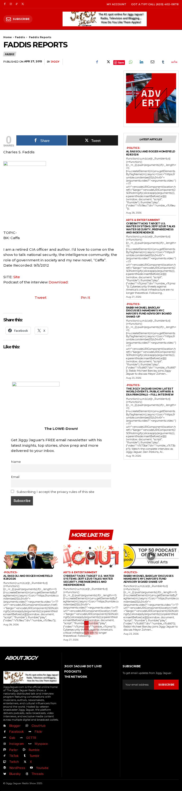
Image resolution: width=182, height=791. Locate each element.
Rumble (34, 750)
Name (16, 462)
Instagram (16, 744)
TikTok (13, 756)
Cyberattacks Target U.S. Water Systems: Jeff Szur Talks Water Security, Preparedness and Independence (150, 228)
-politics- (133, 148)
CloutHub (39, 725)
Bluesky (15, 774)
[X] (22, 4)
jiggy (55, 61)
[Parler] (4, 750)
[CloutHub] (26, 725)
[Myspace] (30, 744)
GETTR (31, 738)
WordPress (17, 768)
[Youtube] (31, 768)
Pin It (85, 297)
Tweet (40, 297)
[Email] (152, 62)
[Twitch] (4, 762)
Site (16, 277)
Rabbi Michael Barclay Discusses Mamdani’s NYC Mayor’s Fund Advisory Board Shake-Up (149, 312)
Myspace (41, 744)
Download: (58, 282)
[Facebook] (4, 4)
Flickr (38, 731)
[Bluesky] (4, 774)
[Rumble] (24, 750)
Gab (12, 738)
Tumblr (34, 756)
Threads (38, 774)
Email (15, 477)
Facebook (16, 731)
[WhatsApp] (130, 62)
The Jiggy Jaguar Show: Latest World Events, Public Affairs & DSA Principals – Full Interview (150, 391)
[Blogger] (4, 725)
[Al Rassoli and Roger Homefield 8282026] (31, 556)
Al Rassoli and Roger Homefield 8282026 (150, 153)
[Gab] (4, 738)
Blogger (15, 725)
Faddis (20, 37)
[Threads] (26, 774)
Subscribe (166, 684)
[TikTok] (16, 4)
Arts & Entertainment (143, 220)
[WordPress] (4, 768)
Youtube (42, 768)
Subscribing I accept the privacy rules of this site (55, 492)
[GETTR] (21, 738)
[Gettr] (174, 62)
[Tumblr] (163, 62)
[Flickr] (30, 732)
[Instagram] (10, 4)
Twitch (14, 762)
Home (7, 37)
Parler (13, 750)
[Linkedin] (141, 62)
